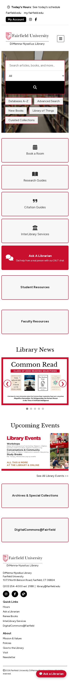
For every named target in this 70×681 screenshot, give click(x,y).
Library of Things (43, 110)
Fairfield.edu (13, 13)
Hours (6, 606)
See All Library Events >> (53, 476)
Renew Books (10, 616)
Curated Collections (21, 120)
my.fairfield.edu (33, 13)
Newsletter (9, 657)
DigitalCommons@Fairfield (18, 625)
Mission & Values (12, 638)
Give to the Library (13, 647)
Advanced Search (48, 101)
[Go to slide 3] (35, 409)
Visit (5, 652)
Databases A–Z (18, 101)
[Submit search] (35, 87)
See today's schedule (46, 7)
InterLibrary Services (14, 621)
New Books (16, 110)
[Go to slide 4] (43, 409)
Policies (7, 643)
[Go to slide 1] (27, 409)
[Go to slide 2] (31, 409)
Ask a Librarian (11, 611)
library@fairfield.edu (48, 586)
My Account (16, 19)
